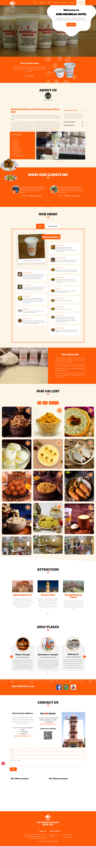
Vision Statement (69, 125)
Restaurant (54, 403)
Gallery (55, 2)
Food (45, 403)
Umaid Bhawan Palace (73, 595)
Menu (49, 2)
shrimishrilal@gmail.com (23, 736)
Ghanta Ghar (48, 594)
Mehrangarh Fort (22, 594)
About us (42, 2)
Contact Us (81, 2)
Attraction (63, 2)
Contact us (71, 24)
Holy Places (72, 2)
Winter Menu (53, 226)
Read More (54, 130)
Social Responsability (70, 110)
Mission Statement (69, 122)
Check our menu (29, 75)
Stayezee (55, 841)
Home (35, 2)
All (39, 403)
